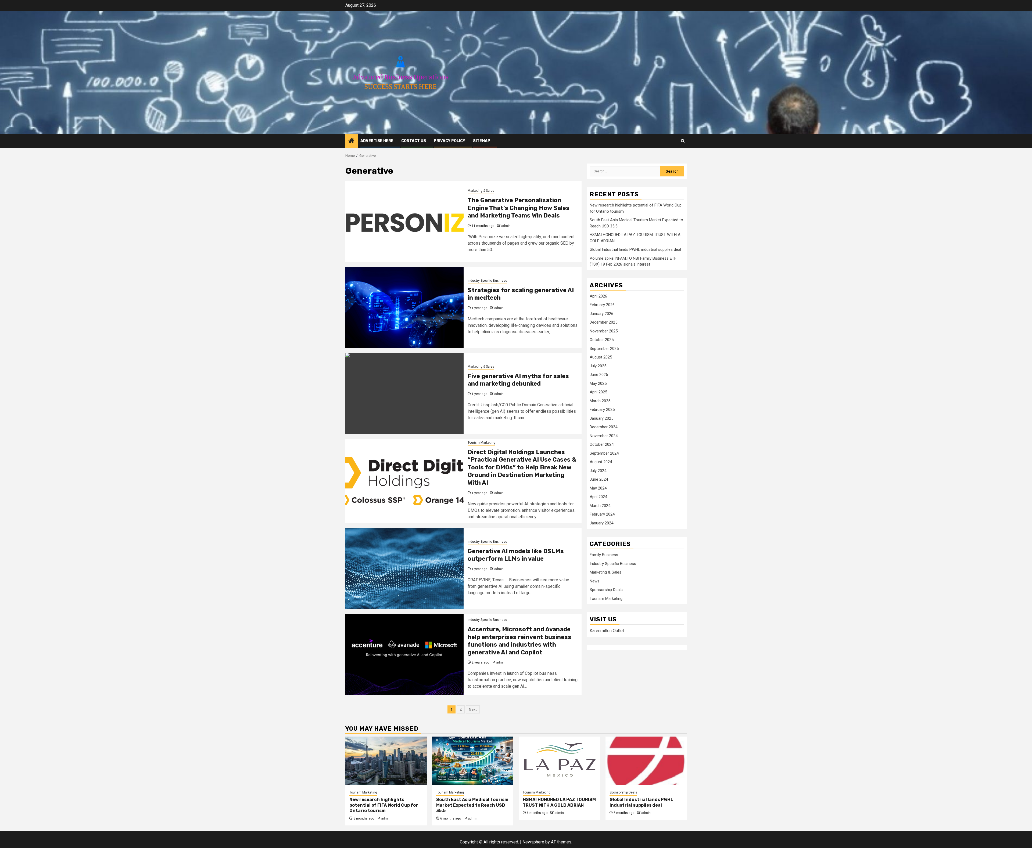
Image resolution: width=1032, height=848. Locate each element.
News (595, 581)
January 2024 (601, 523)
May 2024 (598, 488)
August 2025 (601, 357)
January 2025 (601, 418)
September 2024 (604, 453)
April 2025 (598, 392)
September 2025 (604, 348)
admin (506, 226)
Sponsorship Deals (606, 590)
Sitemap (481, 141)
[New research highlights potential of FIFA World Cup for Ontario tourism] (386, 761)
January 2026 (601, 313)
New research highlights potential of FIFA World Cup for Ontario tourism (383, 805)
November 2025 (604, 331)
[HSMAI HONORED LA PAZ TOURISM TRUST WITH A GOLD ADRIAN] (559, 761)
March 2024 (600, 505)
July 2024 (598, 470)
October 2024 (602, 444)
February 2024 (602, 514)
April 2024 (598, 497)
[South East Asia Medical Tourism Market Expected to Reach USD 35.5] (473, 761)
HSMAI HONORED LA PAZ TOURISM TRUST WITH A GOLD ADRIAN (559, 802)
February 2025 (602, 409)
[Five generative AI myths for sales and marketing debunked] (404, 393)
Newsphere (533, 842)
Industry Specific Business (487, 280)
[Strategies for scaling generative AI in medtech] (404, 307)
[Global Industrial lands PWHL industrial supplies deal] (646, 761)
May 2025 (598, 383)
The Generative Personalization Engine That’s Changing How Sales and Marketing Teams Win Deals (518, 208)
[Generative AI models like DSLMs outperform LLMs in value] (404, 568)
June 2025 (599, 374)
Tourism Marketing (481, 442)
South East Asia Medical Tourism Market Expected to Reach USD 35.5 (472, 805)
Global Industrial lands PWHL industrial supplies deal (635, 249)
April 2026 (598, 296)
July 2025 (598, 366)
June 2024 (599, 479)
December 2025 (603, 322)
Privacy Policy (449, 141)
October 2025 (602, 340)
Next (473, 709)
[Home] (351, 141)
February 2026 (602, 305)
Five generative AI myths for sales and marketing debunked (518, 379)
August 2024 (601, 462)
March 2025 (600, 400)
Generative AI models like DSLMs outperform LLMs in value (516, 555)
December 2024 (603, 427)
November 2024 (604, 435)
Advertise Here (376, 141)
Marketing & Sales (481, 191)
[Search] (682, 141)
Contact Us (413, 141)
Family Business (604, 555)
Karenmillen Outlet (607, 630)
